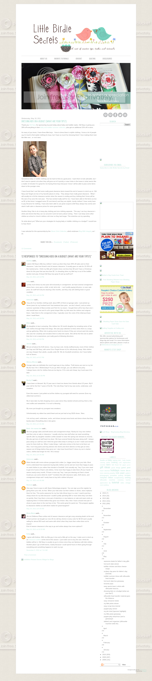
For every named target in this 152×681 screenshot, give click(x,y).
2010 (104, 654)
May (104, 556)
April (105, 628)
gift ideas (105, 467)
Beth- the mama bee (34, 428)
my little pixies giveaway (112, 614)
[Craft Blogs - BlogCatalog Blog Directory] (115, 432)
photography (104, 475)
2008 (104, 660)
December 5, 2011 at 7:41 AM (37, 550)
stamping (120, 480)
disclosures (107, 58)
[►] (117, 506)
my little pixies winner (111, 603)
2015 (104, 493)
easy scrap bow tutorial (112, 606)
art (106, 460)
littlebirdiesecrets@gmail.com (112, 345)
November (107, 515)
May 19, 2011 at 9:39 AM (35, 508)
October (106, 522)
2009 (104, 657)
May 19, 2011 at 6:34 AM (35, 455)
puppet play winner (110, 609)
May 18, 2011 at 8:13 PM (35, 277)
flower (117, 465)
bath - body (122, 460)
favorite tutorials (61, 58)
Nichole (29, 485)
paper (122, 473)
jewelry (112, 473)
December (107, 508)
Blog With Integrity (85, 231)
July (104, 544)
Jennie (29, 344)
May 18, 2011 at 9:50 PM (35, 339)
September (107, 529)
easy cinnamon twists (111, 601)
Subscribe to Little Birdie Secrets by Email (114, 168)
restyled (103, 478)
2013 (104, 498)
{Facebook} (58, 242)
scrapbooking (119, 478)
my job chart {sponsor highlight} (115, 611)
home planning (104, 473)
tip (110, 483)
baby (110, 460)
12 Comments (26, 248)
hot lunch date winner (111, 564)
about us (43, 58)
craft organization (125, 462)
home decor (125, 470)
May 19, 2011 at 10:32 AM (35, 529)
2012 (104, 501)
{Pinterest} (74, 242)
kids (117, 473)
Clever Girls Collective (58, 231)
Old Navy (32, 125)
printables (113, 475)
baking (115, 460)
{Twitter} (66, 242)
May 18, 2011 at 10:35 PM (35, 376)
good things (115, 467)
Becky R (29, 380)
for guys (123, 465)
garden (129, 465)
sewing (128, 478)
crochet (79, 58)
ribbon (110, 478)
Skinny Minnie (31, 362)
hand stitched (105, 470)
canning (102, 462)
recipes (127, 475)
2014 (104, 496)
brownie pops (108, 583)
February (106, 642)
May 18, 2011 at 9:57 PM (35, 357)
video (122, 483)
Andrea (29, 261)
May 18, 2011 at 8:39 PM (35, 318)
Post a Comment (30, 555)
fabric (108, 465)
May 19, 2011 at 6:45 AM (35, 480)
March (105, 635)
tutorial (115, 482)
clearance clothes (35, 539)
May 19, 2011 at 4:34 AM (35, 424)
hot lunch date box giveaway (114, 581)
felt (113, 465)
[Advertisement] (75, 12)
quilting (92, 58)
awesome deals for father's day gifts (116, 561)
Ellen (28, 323)
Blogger (144, 671)
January (106, 650)
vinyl (101, 485)
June (105, 551)
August (105, 537)
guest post (126, 467)
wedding (106, 485)
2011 (104, 503)
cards (108, 462)
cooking (114, 462)
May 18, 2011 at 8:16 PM (35, 295)
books (128, 460)
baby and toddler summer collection (52, 127)
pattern (128, 473)
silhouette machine (107, 480)
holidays (114, 470)
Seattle (102, 460)
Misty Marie (30, 513)
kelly (28, 281)
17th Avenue (143, 669)
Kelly (28, 534)
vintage (128, 483)
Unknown (30, 300)
